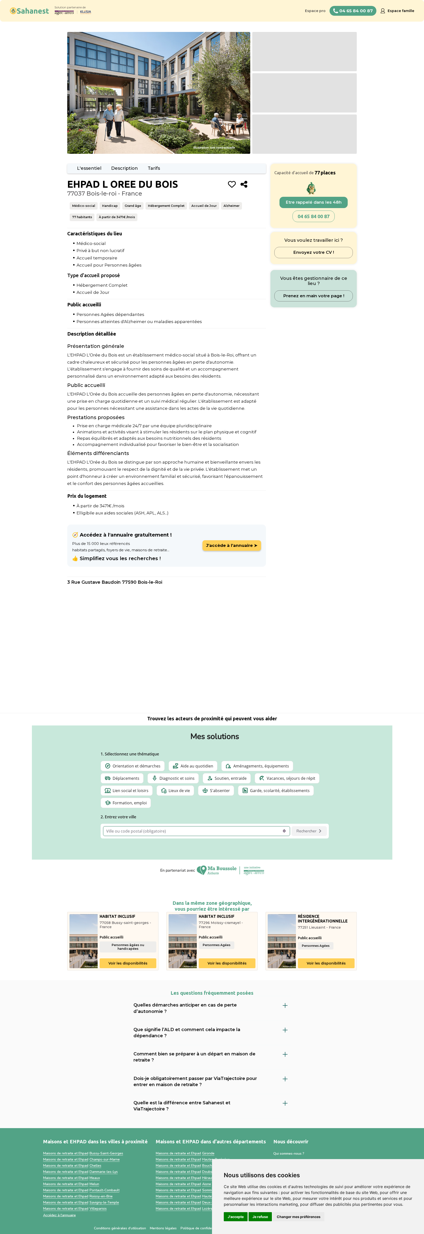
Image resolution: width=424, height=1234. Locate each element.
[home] (29, 11)
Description (124, 168)
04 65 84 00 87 (314, 216)
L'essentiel (89, 168)
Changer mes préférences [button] (298, 1217)
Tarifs (154, 168)
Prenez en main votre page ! (313, 295)
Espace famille (401, 11)
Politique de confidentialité (202, 1228)
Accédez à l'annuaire (59, 1215)
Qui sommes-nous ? (288, 1153)
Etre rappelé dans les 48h (314, 202)
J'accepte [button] (236, 1217)
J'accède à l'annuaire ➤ (231, 545)
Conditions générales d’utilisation (120, 1228)
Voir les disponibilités (127, 963)
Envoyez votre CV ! (313, 252)
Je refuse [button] (260, 1217)
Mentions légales (163, 1228)
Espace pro (315, 11)
